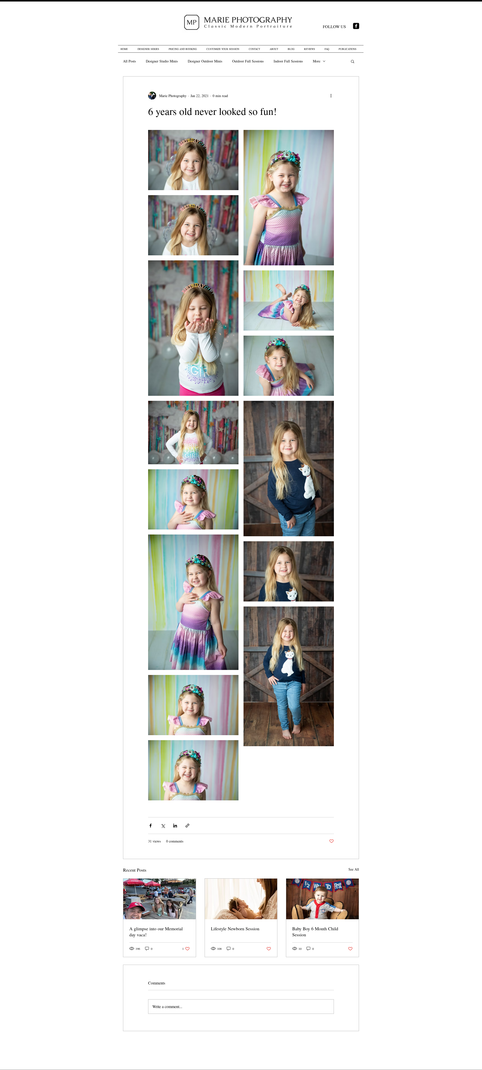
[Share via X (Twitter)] (162, 825)
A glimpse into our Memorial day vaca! (156, 932)
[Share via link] (187, 825)
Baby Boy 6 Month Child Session (315, 932)
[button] (352, 61)
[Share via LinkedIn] (175, 825)
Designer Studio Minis (162, 61)
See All (353, 869)
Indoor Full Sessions (288, 61)
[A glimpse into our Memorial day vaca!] (159, 899)
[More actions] (331, 96)
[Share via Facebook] (150, 825)
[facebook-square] (356, 26)
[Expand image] (193, 160)
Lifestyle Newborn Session (235, 929)
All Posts (129, 61)
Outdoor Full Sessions (248, 61)
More (316, 61)
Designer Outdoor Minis (205, 61)
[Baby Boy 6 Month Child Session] (322, 899)
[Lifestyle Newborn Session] (241, 899)
